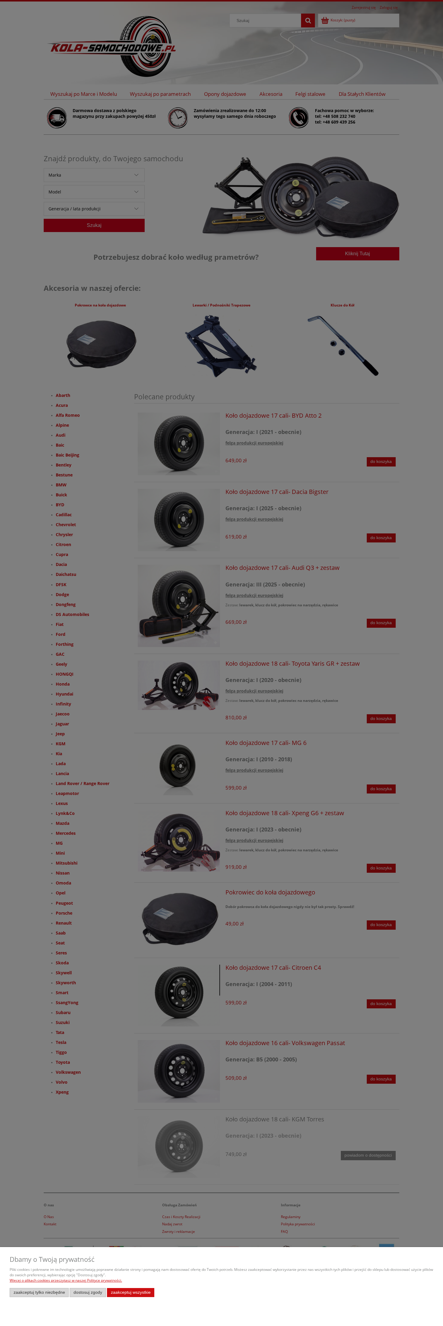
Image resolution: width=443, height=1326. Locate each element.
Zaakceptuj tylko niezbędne (39, 1292)
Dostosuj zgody (88, 1292)
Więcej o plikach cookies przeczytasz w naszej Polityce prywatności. (66, 1280)
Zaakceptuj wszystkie (131, 1292)
